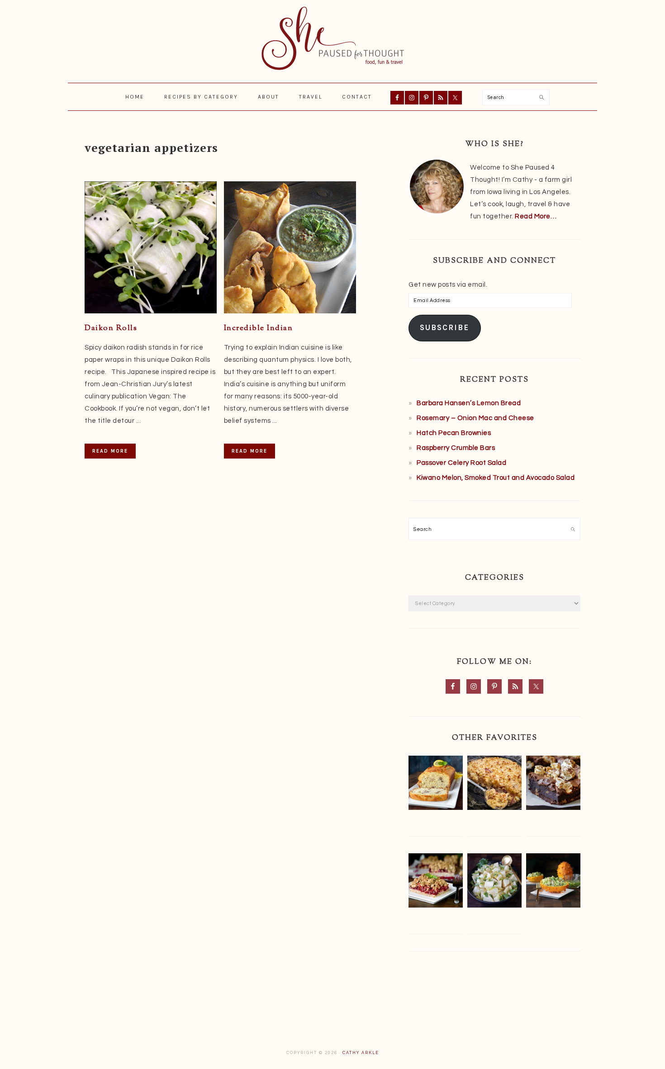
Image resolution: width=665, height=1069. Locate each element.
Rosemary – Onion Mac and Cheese (475, 418)
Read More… (535, 216)
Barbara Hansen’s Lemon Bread (469, 403)
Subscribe (444, 327)
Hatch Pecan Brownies (454, 433)
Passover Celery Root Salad (461, 462)
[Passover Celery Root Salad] (494, 882)
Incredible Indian (258, 328)
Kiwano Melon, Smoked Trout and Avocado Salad (496, 477)
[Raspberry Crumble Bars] (435, 882)
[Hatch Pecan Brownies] (553, 785)
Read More (110, 451)
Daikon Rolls (111, 328)
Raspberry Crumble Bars (456, 448)
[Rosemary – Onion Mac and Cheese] (494, 785)
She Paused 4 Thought (332, 38)
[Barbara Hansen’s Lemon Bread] (435, 785)
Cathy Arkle (360, 1053)
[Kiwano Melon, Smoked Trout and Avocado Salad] (553, 882)
